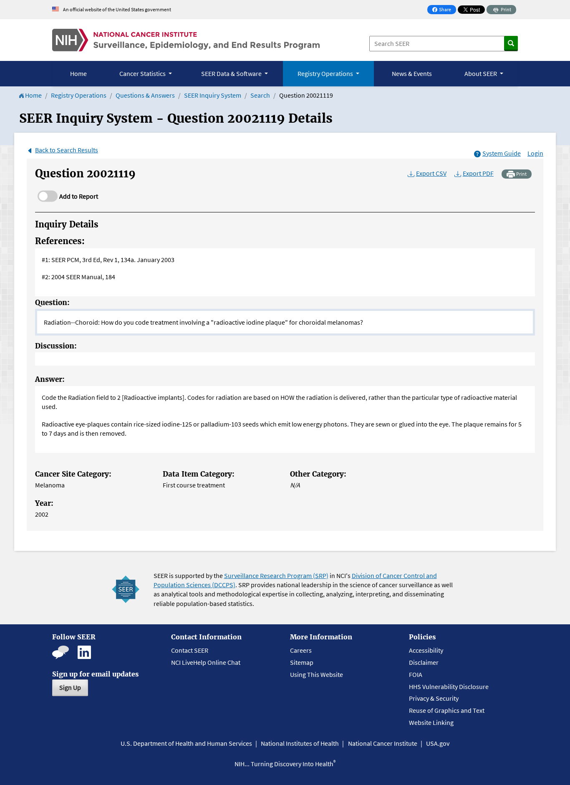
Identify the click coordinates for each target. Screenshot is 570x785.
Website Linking (431, 722)
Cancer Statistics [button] (143, 73)
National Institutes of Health (300, 743)
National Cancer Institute (382, 743)
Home (78, 73)
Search (260, 95)
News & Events (412, 73)
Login (535, 153)
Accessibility (426, 650)
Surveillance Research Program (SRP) (276, 575)
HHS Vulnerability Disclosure (449, 686)
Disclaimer (424, 662)
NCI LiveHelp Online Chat (205, 662)
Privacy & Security (434, 698)
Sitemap (301, 662)
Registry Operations (78, 95)
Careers (301, 650)
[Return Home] (186, 40)
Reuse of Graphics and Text (446, 710)
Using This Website (316, 674)
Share (444, 10)
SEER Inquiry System (212, 95)
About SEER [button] (481, 73)
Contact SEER (189, 650)
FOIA (415, 674)
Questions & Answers (145, 95)
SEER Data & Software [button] (232, 73)
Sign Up (70, 687)
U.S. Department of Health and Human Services (186, 743)
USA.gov (437, 743)
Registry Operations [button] (326, 73)
